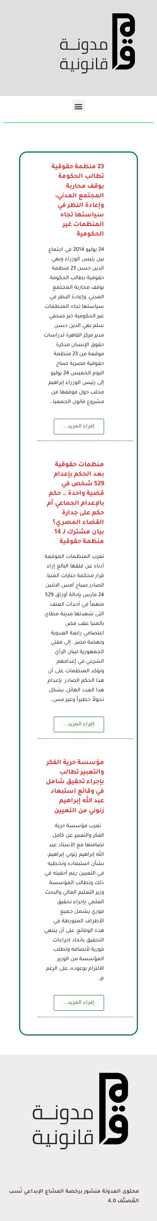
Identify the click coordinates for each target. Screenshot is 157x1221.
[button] (78, 106)
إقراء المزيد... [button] (79, 426)
